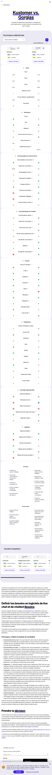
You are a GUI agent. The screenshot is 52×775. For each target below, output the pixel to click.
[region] (26, 565)
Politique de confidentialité (32, 772)
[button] (13, 54)
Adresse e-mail (6, 754)
